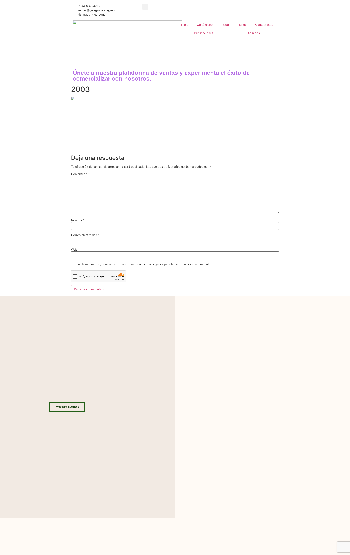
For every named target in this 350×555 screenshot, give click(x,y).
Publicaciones (203, 33)
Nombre (78, 220)
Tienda (242, 24)
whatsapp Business (67, 406)
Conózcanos (205, 24)
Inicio (184, 24)
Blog (226, 24)
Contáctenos (264, 24)
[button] (145, 7)
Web (74, 249)
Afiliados (254, 33)
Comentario (80, 173)
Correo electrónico (85, 234)
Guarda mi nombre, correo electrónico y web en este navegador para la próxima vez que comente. (142, 264)
